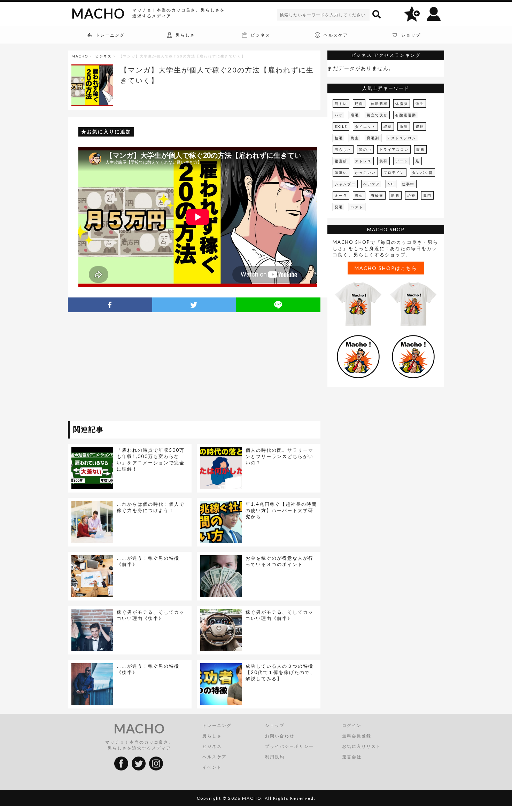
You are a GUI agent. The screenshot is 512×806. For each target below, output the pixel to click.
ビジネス (103, 56)
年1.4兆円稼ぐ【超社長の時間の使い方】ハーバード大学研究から (281, 510)
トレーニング (217, 725)
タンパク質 (422, 172)
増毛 (355, 115)
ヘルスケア (214, 756)
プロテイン (393, 172)
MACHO (98, 13)
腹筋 (420, 149)
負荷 (383, 161)
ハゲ (339, 115)
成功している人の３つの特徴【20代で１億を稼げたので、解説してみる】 (280, 672)
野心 (359, 195)
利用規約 (275, 756)
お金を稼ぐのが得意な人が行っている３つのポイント (279, 561)
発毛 (339, 207)
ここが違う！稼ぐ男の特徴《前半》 (148, 561)
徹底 (403, 126)
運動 (420, 126)
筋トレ (341, 103)
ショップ (275, 725)
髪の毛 (365, 149)
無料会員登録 (356, 735)
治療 (411, 195)
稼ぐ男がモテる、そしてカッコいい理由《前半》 (279, 615)
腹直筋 (341, 161)
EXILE (341, 126)
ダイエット (365, 126)
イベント (212, 767)
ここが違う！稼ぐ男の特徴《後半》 (148, 669)
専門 (427, 195)
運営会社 (352, 756)
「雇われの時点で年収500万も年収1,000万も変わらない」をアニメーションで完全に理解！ (151, 459)
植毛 (339, 138)
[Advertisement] (131, 368)
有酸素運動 (405, 115)
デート (401, 161)
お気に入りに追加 (109, 131)
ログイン (352, 725)
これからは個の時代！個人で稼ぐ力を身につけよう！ (151, 507)
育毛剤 (373, 138)
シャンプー (345, 184)
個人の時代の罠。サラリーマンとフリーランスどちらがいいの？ (279, 456)
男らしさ (343, 149)
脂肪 (395, 195)
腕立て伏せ (377, 115)
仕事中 (408, 184)
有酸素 (377, 195)
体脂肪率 (379, 103)
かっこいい (365, 172)
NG (391, 184)
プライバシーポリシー (289, 746)
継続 (387, 126)
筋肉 (359, 103)
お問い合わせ (279, 735)
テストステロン (401, 138)
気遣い (341, 172)
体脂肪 (401, 103)
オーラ (341, 195)
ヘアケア (371, 184)
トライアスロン (394, 149)
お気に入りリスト (361, 746)
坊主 (355, 138)
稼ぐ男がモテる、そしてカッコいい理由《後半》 (151, 615)
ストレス (363, 161)
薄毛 (420, 103)
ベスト (357, 207)
